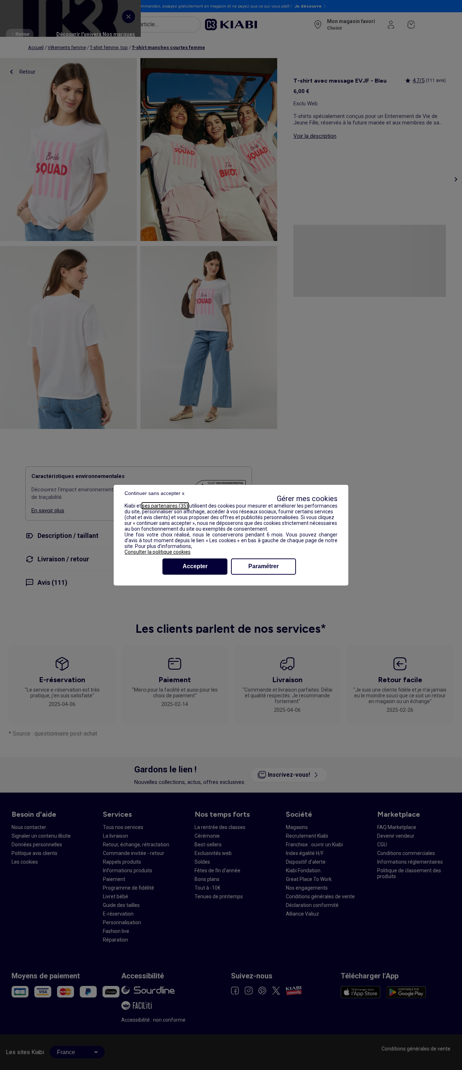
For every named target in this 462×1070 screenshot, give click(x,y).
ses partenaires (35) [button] (165, 506)
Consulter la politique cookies (158, 552)
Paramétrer (263, 566)
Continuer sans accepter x (154, 493)
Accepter (195, 566)
